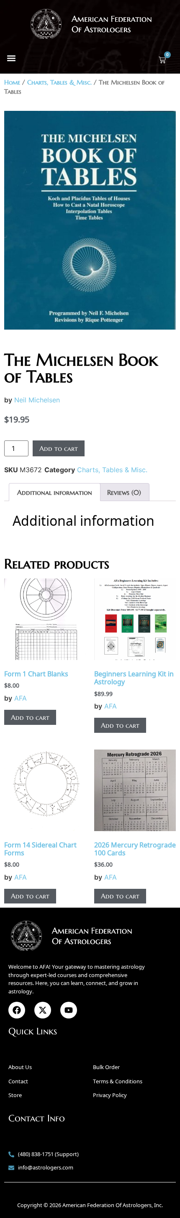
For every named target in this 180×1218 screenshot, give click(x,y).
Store (15, 1095)
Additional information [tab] (54, 492)
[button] (11, 58)
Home (12, 82)
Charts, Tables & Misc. (59, 82)
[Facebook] (16, 1010)
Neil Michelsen (37, 400)
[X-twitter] (42, 1010)
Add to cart (58, 448)
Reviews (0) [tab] (124, 492)
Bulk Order (106, 1067)
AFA (20, 698)
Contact (18, 1081)
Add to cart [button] (30, 717)
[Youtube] (68, 1010)
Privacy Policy (110, 1095)
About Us (20, 1067)
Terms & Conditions (117, 1081)
